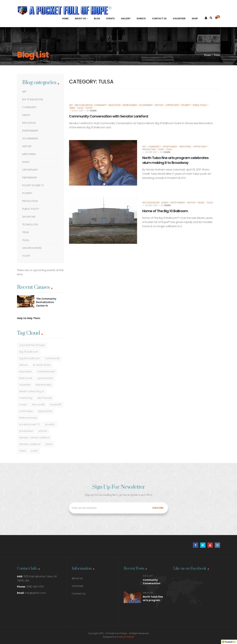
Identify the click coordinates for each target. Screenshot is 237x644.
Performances (28, 417)
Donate (141, 18)
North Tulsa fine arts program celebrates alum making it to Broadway (175, 160)
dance (23, 365)
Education (29, 123)
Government (30, 138)
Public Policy (30, 209)
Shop (195, 18)
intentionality (43, 384)
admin (93, 110)
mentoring (29, 154)
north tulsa (26, 411)
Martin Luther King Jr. (31, 391)
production (26, 431)
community (52, 358)
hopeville (24, 384)
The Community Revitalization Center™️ (46, 302)
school (42, 431)
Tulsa (25, 240)
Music (26, 162)
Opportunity (30, 170)
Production (30, 201)
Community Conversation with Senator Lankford (108, 116)
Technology (30, 224)
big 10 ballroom (28, 351)
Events (110, 18)
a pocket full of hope (32, 345)
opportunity (45, 411)
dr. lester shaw (41, 365)
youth (34, 451)
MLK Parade (44, 398)
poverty (50, 424)
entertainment (46, 371)
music (23, 404)
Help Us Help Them (28, 318)
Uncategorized (32, 248)
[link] (211, 18)
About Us (80, 18)
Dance (26, 115)
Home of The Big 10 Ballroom (165, 211)
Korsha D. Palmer (125, 636)
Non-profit (38, 404)
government (45, 378)
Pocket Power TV (33, 185)
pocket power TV (29, 424)
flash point (25, 378)
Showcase (29, 216)
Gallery (125, 18)
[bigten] (25, 301)
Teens (25, 232)
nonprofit (55, 404)
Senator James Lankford (34, 437)
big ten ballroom (29, 358)
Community (29, 107)
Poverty (27, 193)
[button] (217, 18)
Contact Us (159, 18)
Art (24, 91)
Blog (97, 18)
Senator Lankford (29, 444)
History (27, 146)
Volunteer (179, 18)
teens (48, 444)
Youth (26, 256)
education (25, 371)
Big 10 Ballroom (32, 99)
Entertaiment (30, 130)
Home (65, 18)
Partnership (29, 177)
